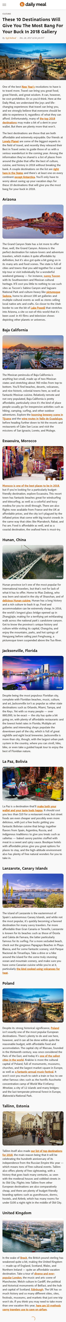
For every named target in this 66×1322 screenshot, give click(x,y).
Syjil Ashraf (11, 38)
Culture (6, 14)
